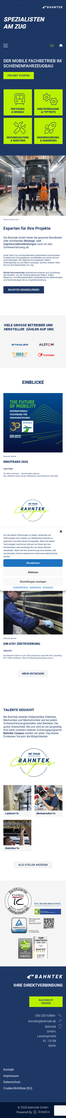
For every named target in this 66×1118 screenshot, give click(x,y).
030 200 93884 (45, 1015)
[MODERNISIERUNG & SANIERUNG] (48, 119)
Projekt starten (19, 75)
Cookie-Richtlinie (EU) (17, 1088)
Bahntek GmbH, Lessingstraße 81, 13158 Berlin (46, 1036)
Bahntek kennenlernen (23, 289)
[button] (61, 531)
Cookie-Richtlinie (20, 587)
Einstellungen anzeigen (33, 581)
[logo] (53, 8)
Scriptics (44, 1112)
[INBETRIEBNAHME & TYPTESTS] (48, 90)
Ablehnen (33, 572)
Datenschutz (35, 587)
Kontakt (8, 1069)
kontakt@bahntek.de (42, 1021)
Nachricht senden (46, 1002)
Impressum (48, 587)
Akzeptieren (33, 563)
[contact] (49, 42)
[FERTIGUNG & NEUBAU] (19, 90)
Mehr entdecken (33, 673)
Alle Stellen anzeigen (33, 864)
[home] (61, 46)
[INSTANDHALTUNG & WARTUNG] (19, 119)
